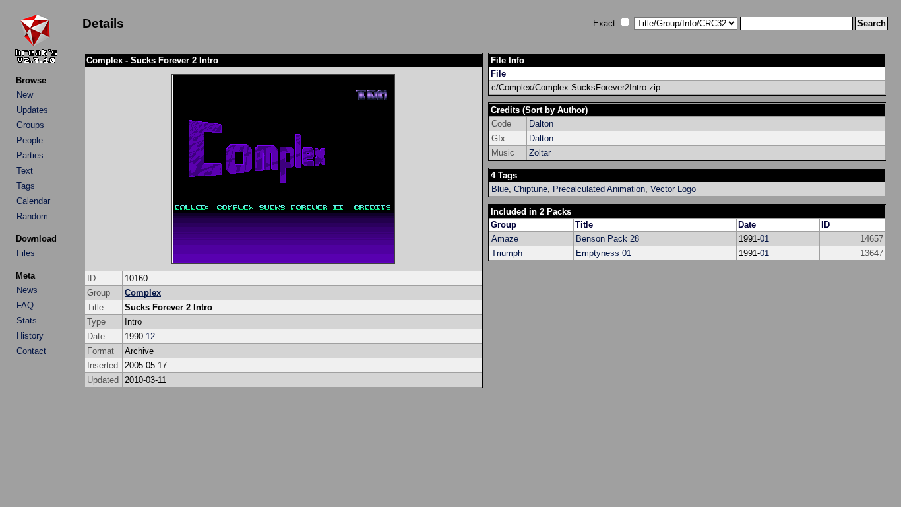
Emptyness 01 (603, 253)
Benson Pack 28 (607, 239)
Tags (25, 186)
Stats (26, 320)
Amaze (504, 239)
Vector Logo (673, 189)
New (24, 95)
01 (764, 239)
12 (150, 336)
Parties (30, 155)
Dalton (541, 124)
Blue (500, 189)
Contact (31, 351)
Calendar (33, 201)
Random (32, 216)
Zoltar (540, 153)
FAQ (25, 305)
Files (25, 253)
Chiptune (530, 189)
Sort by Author (555, 110)
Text (24, 171)
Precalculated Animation (599, 189)
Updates (32, 110)
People (29, 140)
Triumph (506, 253)
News (27, 290)
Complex (143, 293)
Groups (30, 125)
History (30, 336)
